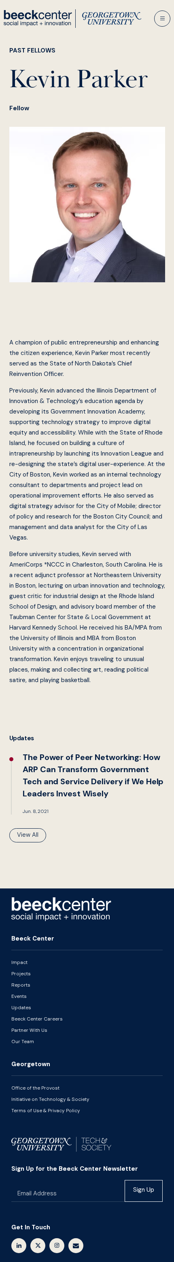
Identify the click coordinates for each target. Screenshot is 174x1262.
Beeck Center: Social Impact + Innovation (61, 909)
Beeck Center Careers (37, 1019)
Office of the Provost (35, 1088)
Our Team (22, 1041)
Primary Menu (162, 18)
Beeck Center (72, 18)
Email (75, 1245)
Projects (21, 973)
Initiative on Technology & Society (50, 1099)
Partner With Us (29, 1030)
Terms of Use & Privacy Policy (45, 1110)
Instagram (56, 1245)
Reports (20, 985)
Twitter (37, 1245)
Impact (19, 962)
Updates (21, 1007)
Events (19, 996)
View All (27, 835)
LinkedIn (18, 1245)
